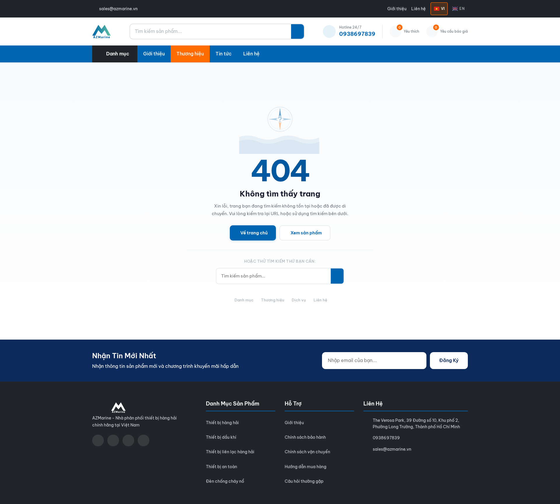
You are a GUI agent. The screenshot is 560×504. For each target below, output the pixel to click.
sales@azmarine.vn (118, 8)
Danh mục (244, 300)
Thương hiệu (190, 54)
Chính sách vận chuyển (307, 451)
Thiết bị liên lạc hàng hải (230, 451)
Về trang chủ (254, 233)
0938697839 (386, 437)
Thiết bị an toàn (221, 466)
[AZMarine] (101, 31)
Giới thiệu (397, 8)
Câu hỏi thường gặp (304, 481)
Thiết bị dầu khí (221, 437)
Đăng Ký (449, 360)
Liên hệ (418, 8)
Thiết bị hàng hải (222, 422)
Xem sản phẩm (306, 233)
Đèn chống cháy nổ (225, 481)
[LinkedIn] (143, 440)
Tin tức (224, 54)
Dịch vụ (299, 300)
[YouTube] (113, 440)
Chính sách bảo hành (305, 437)
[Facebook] (98, 440)
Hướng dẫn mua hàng (305, 466)
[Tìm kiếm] (297, 31)
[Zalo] (128, 440)
